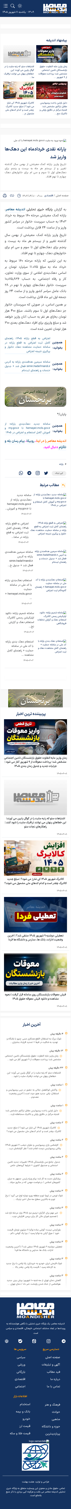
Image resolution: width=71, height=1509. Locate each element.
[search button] (12, 6)
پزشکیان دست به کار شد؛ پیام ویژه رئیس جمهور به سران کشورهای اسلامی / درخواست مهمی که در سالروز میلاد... (33, 1180)
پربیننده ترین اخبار (31, 714)
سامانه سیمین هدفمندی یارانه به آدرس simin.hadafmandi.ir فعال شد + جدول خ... (19, 559)
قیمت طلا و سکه (20, 1433)
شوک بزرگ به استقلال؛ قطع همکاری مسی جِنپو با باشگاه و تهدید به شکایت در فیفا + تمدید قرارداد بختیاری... (34, 1040)
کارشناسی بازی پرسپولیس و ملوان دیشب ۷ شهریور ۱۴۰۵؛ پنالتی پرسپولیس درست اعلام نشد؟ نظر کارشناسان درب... (33, 1147)
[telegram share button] (29, 473)
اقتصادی (48, 196)
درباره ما (55, 1379)
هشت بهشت (28, 1482)
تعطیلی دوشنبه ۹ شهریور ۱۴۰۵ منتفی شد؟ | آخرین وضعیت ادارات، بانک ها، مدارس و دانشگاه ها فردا (35, 938)
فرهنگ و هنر (52, 1405)
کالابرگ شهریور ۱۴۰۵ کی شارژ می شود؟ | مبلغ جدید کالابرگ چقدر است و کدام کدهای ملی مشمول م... (19, 108)
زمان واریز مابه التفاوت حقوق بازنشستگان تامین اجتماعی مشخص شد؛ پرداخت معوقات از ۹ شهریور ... (52, 72)
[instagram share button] (37, 473)
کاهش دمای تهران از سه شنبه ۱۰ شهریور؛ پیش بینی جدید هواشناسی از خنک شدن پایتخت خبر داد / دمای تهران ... (34, 1282)
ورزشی (21, 1365)
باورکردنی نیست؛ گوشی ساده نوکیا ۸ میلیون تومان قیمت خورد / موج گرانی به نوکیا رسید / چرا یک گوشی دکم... (34, 1231)
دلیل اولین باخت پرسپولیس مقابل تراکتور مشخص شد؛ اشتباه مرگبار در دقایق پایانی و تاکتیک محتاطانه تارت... (32, 1112)
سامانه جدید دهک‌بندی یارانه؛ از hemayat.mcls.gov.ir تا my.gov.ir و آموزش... (18, 502)
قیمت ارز (24, 1426)
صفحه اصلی (62, 196)
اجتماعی (20, 1386)
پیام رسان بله (16, 441)
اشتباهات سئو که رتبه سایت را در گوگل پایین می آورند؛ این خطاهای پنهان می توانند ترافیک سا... (19, 72)
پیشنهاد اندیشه (56, 40)
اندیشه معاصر (15, 209)
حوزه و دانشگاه (51, 1426)
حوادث (56, 1412)
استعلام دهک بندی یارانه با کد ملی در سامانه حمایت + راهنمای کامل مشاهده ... (19, 648)
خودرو (26, 1419)
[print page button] (5, 195)
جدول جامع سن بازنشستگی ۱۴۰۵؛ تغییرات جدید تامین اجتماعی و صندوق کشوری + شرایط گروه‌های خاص (33, 1164)
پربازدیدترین (52, 1434)
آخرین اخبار (32, 1025)
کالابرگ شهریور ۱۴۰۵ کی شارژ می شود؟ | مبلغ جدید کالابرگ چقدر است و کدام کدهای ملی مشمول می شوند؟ (35, 881)
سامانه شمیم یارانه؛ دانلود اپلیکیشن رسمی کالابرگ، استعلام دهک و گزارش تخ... (19, 620)
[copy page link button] (12, 195)
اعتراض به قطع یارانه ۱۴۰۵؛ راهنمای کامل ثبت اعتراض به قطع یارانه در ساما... (17, 530)
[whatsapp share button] (21, 473)
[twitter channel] (63, 1341)
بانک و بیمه (23, 1411)
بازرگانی (21, 1372)
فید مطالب (53, 1372)
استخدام (25, 1404)
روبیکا (31, 441)
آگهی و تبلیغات (51, 1365)
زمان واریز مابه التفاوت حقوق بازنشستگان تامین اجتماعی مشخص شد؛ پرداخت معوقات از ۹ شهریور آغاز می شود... (33, 1057)
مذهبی (56, 1419)
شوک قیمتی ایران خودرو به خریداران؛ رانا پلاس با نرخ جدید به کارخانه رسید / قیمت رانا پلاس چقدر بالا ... (34, 1265)
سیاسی (21, 1357)
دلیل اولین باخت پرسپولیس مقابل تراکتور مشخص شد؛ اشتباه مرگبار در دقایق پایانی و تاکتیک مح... (53, 108)
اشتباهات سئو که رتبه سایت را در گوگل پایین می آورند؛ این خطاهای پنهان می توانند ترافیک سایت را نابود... (34, 1074)
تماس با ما (53, 1386)
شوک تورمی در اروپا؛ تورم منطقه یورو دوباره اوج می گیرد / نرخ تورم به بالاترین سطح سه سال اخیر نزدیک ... (34, 1197)
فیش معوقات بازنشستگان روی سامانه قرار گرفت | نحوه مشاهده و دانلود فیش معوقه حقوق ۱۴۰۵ (35, 997)
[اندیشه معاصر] (55, 8)
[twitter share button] (46, 473)
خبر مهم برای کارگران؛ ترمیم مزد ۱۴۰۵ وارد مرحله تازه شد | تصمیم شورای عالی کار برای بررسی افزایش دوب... (32, 1214)
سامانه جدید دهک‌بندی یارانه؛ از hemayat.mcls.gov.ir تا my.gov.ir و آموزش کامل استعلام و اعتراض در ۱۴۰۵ (27, 428)
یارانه (61, 464)
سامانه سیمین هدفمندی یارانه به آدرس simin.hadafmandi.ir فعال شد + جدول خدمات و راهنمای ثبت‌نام (27, 366)
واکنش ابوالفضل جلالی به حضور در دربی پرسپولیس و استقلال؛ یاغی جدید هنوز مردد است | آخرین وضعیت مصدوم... (32, 1093)
